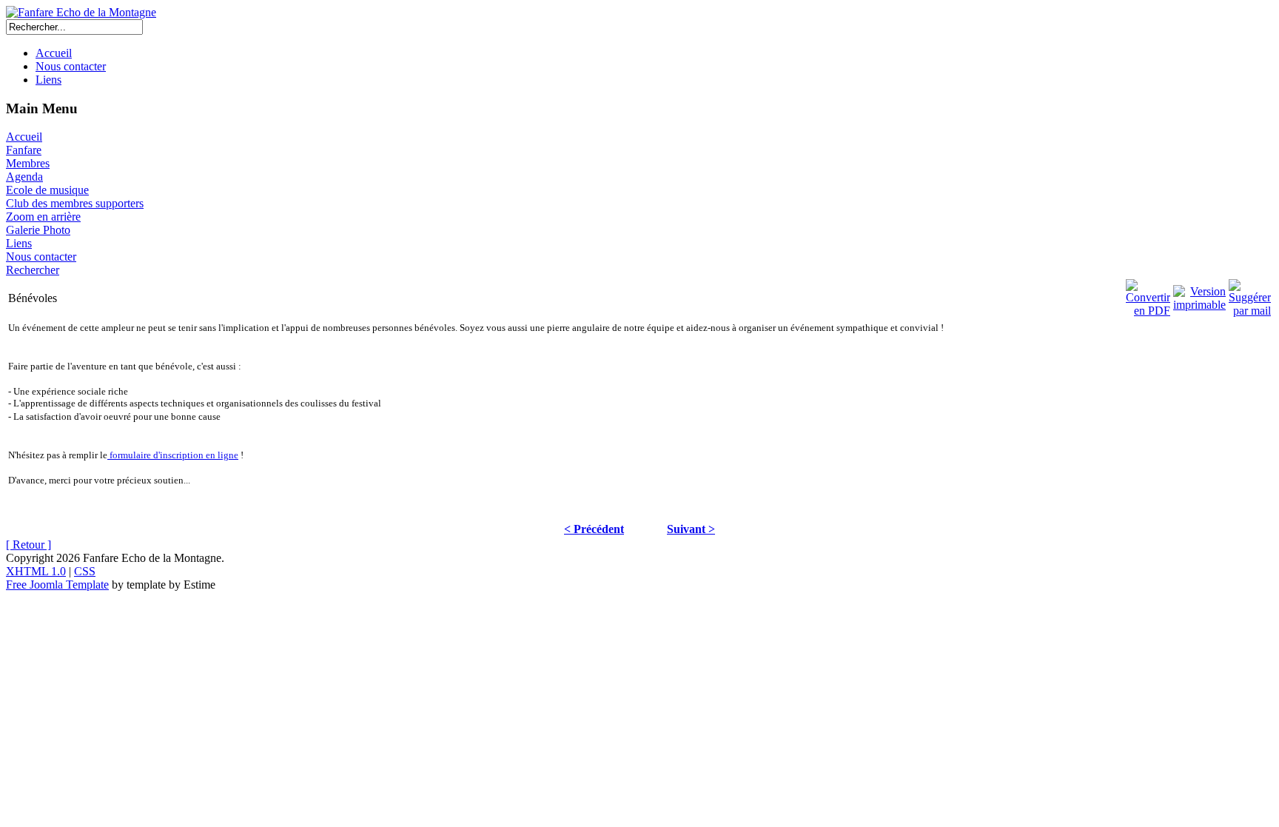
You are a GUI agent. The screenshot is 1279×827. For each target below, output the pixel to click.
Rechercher (32, 270)
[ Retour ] (28, 544)
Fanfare (23, 150)
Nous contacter (71, 66)
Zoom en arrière (43, 216)
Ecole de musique (47, 190)
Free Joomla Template (57, 584)
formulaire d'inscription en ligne (172, 455)
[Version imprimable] (1199, 294)
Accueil (54, 53)
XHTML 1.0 (36, 571)
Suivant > (691, 529)
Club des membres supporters (75, 203)
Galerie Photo (38, 230)
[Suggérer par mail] (1250, 294)
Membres (28, 163)
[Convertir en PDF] (1148, 294)
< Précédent (594, 529)
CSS (84, 571)
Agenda (24, 176)
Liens (48, 79)
